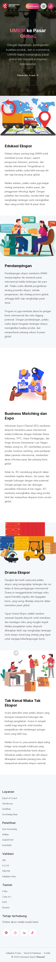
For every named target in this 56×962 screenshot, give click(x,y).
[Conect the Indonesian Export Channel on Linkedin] (24, 932)
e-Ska (4, 891)
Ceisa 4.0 (6, 896)
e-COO (5, 865)
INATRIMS (7, 845)
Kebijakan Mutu (9, 876)
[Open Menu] (43, 6)
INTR (4, 902)
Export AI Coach (9, 798)
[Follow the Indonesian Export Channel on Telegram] (32, 932)
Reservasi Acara (26, 75)
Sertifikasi (6, 809)
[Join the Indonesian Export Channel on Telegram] (6, 932)
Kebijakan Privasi (13, 953)
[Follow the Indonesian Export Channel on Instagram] (15, 932)
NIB (4, 860)
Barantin (6, 907)
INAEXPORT (8, 839)
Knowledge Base (9, 814)
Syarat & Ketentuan (32, 953)
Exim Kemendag (9, 829)
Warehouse (7, 803)
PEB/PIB (6, 871)
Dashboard (33, 6)
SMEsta (5, 834)
